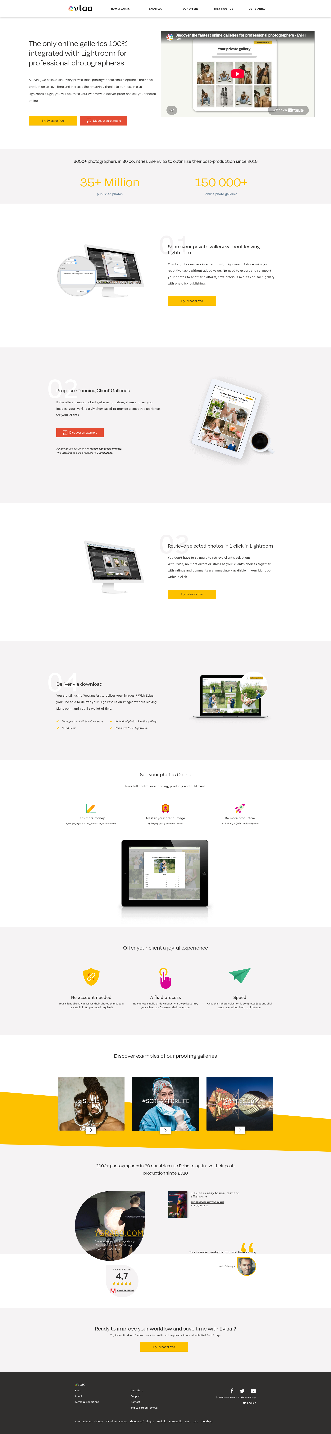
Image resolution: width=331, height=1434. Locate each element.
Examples (155, 9)
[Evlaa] (80, 1385)
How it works (120, 9)
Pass (188, 1421)
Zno (195, 1421)
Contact (135, 1402)
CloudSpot (207, 1421)
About (78, 1396)
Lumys (123, 1421)
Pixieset (98, 1421)
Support (135, 1396)
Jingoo (150, 1421)
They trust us (223, 9)
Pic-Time (111, 1421)
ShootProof (136, 1421)
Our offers (190, 9)
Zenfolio (161, 1421)
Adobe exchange (125, 1290)
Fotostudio (175, 1421)
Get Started (257, 9)
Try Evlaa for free (53, 120)
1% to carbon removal (144, 1408)
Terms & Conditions (87, 1402)
